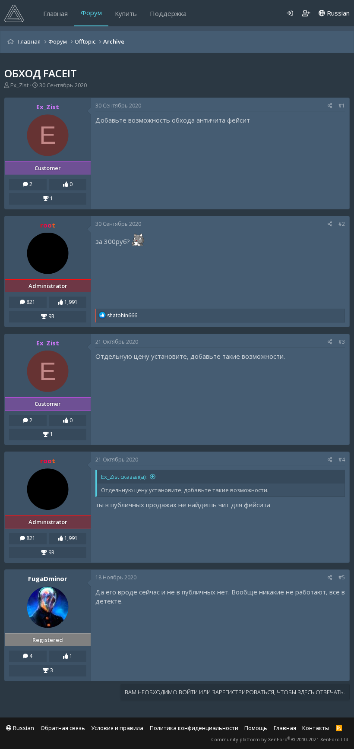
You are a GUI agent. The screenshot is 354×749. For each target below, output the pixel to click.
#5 (341, 577)
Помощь (255, 728)
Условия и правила (117, 728)
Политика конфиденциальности (194, 728)
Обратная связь (63, 728)
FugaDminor (47, 578)
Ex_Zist (19, 85)
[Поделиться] (330, 106)
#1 (341, 105)
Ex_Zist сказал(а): (124, 476)
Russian (337, 13)
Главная (55, 13)
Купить (126, 13)
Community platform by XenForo (280, 739)
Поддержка (168, 13)
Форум (91, 12)
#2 (341, 224)
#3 (341, 341)
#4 (341, 459)
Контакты (315, 728)
